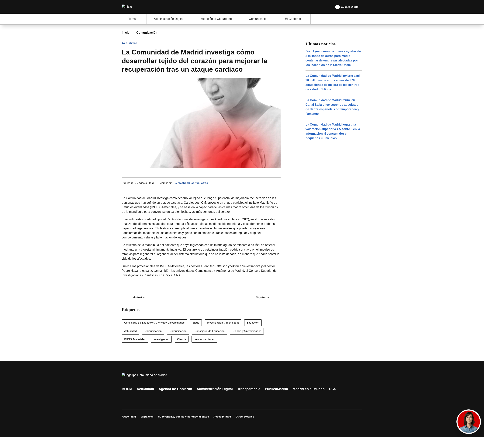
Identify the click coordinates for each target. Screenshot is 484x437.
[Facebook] (127, 402)
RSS (332, 389)
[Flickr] (206, 402)
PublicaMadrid (276, 389)
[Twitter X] (149, 402)
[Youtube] (161, 402)
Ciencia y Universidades (247, 330)
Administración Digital (215, 389)
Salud (195, 322)
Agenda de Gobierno (175, 389)
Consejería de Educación (210, 330)
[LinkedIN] (172, 402)
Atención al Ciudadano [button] (216, 18)
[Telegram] (218, 402)
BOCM (127, 389)
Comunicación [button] (258, 18)
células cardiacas (204, 339)
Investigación (161, 339)
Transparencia (248, 389)
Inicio (126, 32)
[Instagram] (138, 402)
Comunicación (146, 32)
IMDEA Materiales (135, 339)
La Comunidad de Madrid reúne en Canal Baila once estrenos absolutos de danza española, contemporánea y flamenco (332, 107)
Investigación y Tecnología (223, 322)
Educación (253, 322)
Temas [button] (132, 18)
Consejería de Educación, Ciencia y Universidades (154, 322)
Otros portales (245, 416)
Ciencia (181, 339)
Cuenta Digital (350, 6)
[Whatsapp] (183, 402)
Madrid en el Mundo (309, 389)
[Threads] (229, 402)
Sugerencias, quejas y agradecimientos (183, 416)
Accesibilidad (222, 416)
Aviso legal (129, 416)
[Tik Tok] (195, 402)
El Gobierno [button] (293, 18)
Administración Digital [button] (168, 18)
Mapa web (147, 416)
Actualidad (129, 43)
